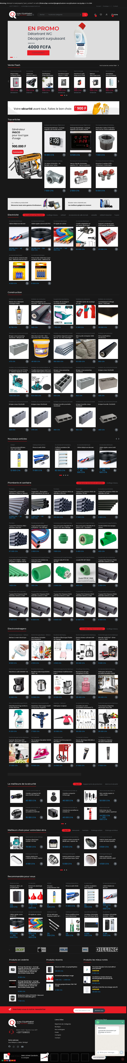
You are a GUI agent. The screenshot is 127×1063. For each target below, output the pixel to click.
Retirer (47, 1054)
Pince (21, 445)
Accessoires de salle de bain (78, 215)
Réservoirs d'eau (14, 883)
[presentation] (118, 81)
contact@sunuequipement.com (30, 6)
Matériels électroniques (50, 125)
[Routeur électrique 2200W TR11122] (17, 842)
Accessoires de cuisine (46, 71)
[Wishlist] (101, 15)
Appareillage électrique (90, 912)
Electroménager (62, 71)
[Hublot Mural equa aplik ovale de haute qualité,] (91, 842)
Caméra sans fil (30, 790)
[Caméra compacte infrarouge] (54, 796)
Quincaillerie (40, 523)
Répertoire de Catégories (63, 1024)
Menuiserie (75, 830)
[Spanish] (12, 1060)
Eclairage (65, 837)
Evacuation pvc (102, 489)
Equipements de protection (61, 299)
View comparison (98, 1057)
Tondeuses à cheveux (82, 737)
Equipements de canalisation (106, 557)
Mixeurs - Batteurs (23, 635)
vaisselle (94, 215)
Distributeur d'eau (36, 703)
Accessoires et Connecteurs (40, 445)
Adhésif (63, 215)
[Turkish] (14, 1060)
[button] (61, 95)
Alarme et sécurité (111, 784)
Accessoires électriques (15, 221)
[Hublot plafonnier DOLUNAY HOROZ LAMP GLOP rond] (91, 859)
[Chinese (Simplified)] (5, 1060)
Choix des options (26, 249)
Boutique (106, 6)
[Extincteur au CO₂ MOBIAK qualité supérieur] (91, 813)
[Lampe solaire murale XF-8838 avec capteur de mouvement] (54, 842)
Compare (58, 1035)
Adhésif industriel (105, 215)
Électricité (13, 71)
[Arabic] (2, 1060)
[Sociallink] (9, 1046)
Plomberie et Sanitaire (108, 125)
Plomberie (98, 125)
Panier (57, 1032)
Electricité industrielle (15, 71)
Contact (115, 6)
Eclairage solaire (96, 830)
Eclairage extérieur (111, 830)
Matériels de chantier (15, 367)
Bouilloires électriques (60, 635)
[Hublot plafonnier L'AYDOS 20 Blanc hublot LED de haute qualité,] (17, 859)
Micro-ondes (12, 703)
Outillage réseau (52, 215)
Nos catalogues (60, 1029)
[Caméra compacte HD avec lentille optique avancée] (17, 796)
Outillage (40, 837)
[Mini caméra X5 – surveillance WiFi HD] (17, 813)
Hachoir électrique (90, 635)
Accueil (98, 6)
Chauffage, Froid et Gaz (82, 669)
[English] (7, 1060)
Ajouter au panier (20, 90)
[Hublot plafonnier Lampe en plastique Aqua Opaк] (54, 859)
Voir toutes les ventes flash (108, 65)
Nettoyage (19, 703)
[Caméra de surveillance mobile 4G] (54, 813)
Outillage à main (52, 912)
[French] (10, 1060)
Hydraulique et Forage (60, 523)
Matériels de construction (16, 299)
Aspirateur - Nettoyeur (60, 703)
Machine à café (22, 669)
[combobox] (42, 15)
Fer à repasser (35, 737)
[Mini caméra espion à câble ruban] (91, 796)
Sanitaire (85, 830)
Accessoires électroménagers (106, 669)
